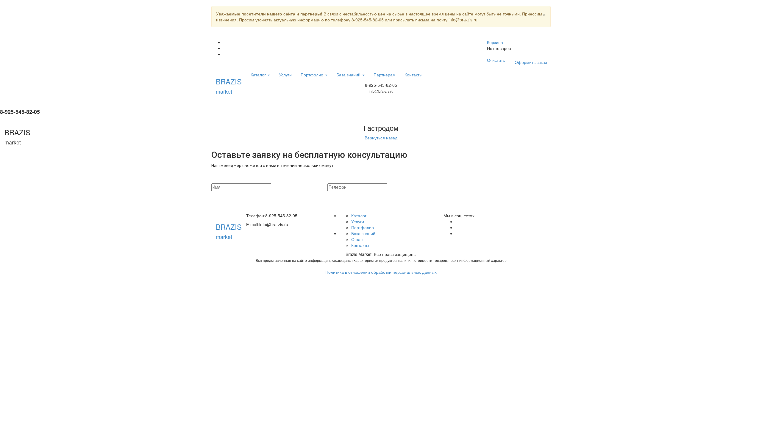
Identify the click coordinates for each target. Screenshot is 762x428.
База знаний (349, 75)
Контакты (413, 75)
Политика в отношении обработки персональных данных (381, 272)
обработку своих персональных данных (471, 201)
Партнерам (385, 75)
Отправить (457, 187)
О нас (357, 239)
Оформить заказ (531, 62)
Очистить (496, 60)
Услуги (285, 75)
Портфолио (312, 75)
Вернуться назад (381, 138)
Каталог (259, 75)
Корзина (495, 42)
